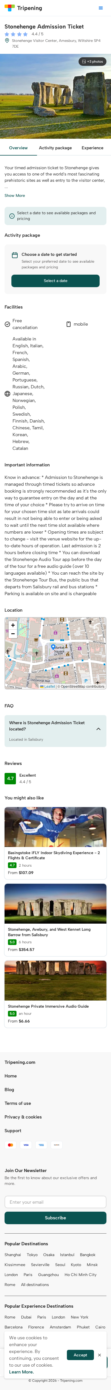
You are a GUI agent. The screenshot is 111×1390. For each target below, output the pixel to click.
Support (13, 1130)
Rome (10, 1284)
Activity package (55, 147)
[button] (53, 647)
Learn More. (21, 1372)
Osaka (48, 1254)
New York (79, 1317)
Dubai (26, 1317)
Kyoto (76, 1264)
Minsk (92, 1264)
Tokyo (32, 1254)
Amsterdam (60, 1327)
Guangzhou (48, 1274)
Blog (9, 1089)
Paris (28, 1274)
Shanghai (13, 1254)
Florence (36, 1327)
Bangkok (87, 1254)
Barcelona (13, 1327)
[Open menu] (100, 8)
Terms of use (18, 1103)
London (11, 1274)
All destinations (35, 1284)
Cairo (100, 1327)
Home (11, 1076)
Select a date (55, 280)
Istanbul (67, 1254)
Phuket (83, 1327)
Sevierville (40, 1264)
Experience (92, 147)
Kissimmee (15, 1264)
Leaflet (49, 686)
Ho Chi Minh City (80, 1274)
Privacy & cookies (23, 1117)
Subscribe (55, 1217)
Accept (80, 1355)
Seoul (60, 1264)
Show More (15, 195)
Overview (18, 147)
